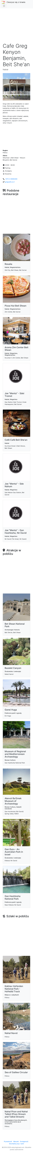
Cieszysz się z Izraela (16, 2)
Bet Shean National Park (15, 625)
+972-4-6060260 (11, 179)
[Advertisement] (16, 25)
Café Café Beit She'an (16, 440)
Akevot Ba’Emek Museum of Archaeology (13, 801)
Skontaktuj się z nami (16, 1144)
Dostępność (24, 1141)
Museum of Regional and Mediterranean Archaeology (15, 754)
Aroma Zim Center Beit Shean (16, 348)
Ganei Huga (11, 709)
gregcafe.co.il (9, 182)
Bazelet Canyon (13, 668)
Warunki (16, 1141)
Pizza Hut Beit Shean (15, 305)
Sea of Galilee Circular (16, 1072)
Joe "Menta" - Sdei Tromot (14, 394)
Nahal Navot (11, 1033)
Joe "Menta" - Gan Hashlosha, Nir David (15, 531)
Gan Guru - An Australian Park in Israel (14, 852)
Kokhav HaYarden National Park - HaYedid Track (14, 989)
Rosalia (8, 264)
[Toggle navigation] (4, 6)
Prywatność (8, 1141)
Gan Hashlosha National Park (12, 897)
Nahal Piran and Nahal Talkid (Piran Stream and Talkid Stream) (16, 1114)
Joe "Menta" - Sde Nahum (14, 485)
